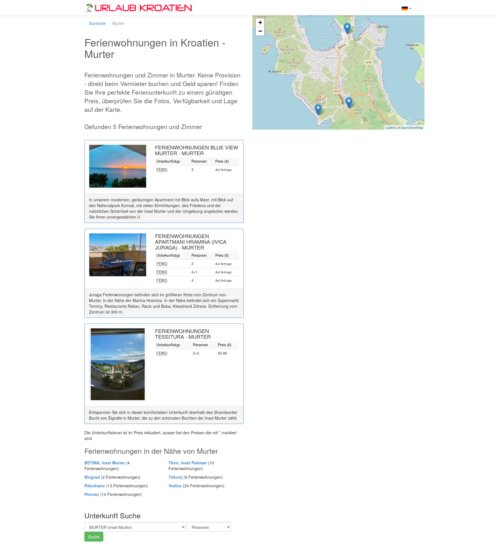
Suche (94, 537)
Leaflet (390, 127)
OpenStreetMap (412, 127)
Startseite (97, 23)
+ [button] (260, 22)
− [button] (260, 31)
